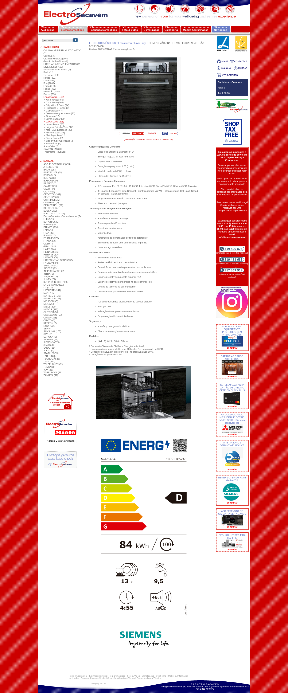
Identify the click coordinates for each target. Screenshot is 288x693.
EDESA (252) (50, 211)
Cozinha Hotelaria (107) (55, 58)
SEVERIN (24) (50, 339)
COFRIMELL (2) (51, 200)
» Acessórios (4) (52, 143)
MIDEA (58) (49, 304)
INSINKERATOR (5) (53, 271)
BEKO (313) (49, 175)
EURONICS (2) (51, 221)
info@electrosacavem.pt (173, 686)
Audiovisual (81, 676)
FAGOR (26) (50, 224)
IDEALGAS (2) (50, 265)
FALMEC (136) (51, 227)
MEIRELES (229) (52, 298)
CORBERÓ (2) (51, 202)
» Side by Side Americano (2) (59, 141)
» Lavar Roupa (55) (54, 124)
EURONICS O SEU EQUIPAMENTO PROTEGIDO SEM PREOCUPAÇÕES (232, 330)
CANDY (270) (50, 186)
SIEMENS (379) (51, 342)
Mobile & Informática (178, 676)
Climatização (148, 676)
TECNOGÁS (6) (51, 358)
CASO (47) (49, 189)
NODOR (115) (50, 309)
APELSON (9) (50, 167)
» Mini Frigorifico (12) (55, 135)
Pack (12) (48, 72)
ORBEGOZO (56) (52, 315)
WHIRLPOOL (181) (53, 372)
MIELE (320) (49, 306)
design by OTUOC (99, 683)
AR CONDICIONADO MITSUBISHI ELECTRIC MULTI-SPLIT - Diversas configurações (232, 418)
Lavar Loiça (140, 43)
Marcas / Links (98, 678)
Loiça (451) (49, 80)
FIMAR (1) (48, 232)
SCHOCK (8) (50, 337)
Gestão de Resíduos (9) (55, 61)
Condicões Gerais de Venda (121, 678)
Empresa (85, 678)
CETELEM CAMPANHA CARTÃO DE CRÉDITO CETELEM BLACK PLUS (232, 388)
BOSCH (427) (50, 180)
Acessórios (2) (51, 146)
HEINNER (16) (51, 252)
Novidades (74, 678)
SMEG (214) (49, 347)
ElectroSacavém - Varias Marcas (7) (62, 216)
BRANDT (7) (50, 183)
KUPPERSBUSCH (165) (55, 282)
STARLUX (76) (51, 353)
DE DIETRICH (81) (53, 205)
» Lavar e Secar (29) (54, 119)
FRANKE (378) (51, 238)
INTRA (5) (48, 274)
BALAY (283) (50, 169)
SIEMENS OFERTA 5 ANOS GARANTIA (232, 479)
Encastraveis (125, 43)
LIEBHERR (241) (52, 290)
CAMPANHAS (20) (52, 149)
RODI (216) (49, 326)
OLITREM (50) (51, 312)
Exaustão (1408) (52, 91)
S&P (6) (47, 328)
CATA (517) (49, 191)
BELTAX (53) (50, 178)
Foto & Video (133, 676)
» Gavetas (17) (52, 116)
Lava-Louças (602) (53, 67)
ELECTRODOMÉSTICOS (102, 43)
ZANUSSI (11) (50, 375)
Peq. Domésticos (117, 676)
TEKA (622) (49, 361)
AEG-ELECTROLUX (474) (57, 164)
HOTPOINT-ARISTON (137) (58, 260)
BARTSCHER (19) (52, 172)
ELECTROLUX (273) (54, 213)
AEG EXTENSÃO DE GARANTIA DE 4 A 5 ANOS (232, 512)
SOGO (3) (48, 350)
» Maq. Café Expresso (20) (58, 130)
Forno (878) (49, 86)
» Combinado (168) (54, 102)
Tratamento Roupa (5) (54, 151)
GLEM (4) (48, 243)
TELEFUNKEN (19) (53, 364)
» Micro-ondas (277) (54, 132)
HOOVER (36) (50, 257)
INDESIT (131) (51, 268)
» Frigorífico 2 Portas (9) (56, 108)
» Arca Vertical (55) (54, 99)
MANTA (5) (49, 293)
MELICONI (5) (50, 301)
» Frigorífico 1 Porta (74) (56, 105)
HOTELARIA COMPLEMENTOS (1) (61, 64)
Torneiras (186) (51, 75)
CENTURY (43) (51, 197)
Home (71, 676)
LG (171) (48, 287)
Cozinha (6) (49, 56)
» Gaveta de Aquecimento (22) (59, 113)
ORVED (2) (49, 320)
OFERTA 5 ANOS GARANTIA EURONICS (232, 444)
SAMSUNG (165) (52, 331)
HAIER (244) (50, 249)
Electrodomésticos (98, 676)
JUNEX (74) (49, 279)
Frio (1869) (49, 83)
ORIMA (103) (50, 317)
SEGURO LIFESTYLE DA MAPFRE (232, 536)
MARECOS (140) (52, 295)
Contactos (142, 678)
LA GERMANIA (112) (54, 284)
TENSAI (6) (49, 367)
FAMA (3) (48, 230)
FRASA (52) (49, 241)
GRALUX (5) (50, 246)
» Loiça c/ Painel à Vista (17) (58, 127)
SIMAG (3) (48, 345)
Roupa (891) (49, 78)
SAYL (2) (47, 334)
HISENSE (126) (51, 254)
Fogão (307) (49, 88)
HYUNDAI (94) (51, 263)
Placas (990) (50, 94)
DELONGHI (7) (51, 208)
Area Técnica (154, 678)
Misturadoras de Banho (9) (57, 69)
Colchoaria (161, 676)
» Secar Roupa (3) (53, 138)
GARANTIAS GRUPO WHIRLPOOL (232, 357)
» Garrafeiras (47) (53, 110)
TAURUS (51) (50, 356)
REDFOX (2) (50, 323)
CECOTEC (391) (52, 194)
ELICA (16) (49, 219)
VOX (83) (48, 369)
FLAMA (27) (49, 235)
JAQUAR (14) (50, 276)
